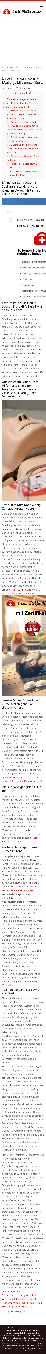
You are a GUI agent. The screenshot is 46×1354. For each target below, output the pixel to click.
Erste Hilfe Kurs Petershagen (18, 890)
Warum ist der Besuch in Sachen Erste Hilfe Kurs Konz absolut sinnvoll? (21, 114)
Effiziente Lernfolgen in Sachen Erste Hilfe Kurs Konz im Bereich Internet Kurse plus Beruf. (20, 103)
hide (28, 93)
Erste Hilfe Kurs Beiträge (16, 67)
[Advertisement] (23, 41)
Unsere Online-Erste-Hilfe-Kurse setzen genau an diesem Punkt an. (22, 148)
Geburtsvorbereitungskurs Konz (20, 1295)
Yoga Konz (7, 1298)
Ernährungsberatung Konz (16, 1306)
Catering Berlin (12, 1343)
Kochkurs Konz (10, 1302)
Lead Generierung (26, 1343)
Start (3, 67)
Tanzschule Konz (25, 1298)
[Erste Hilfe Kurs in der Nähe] (23, 12)
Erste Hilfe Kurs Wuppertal (27, 781)
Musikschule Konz (30, 1302)
